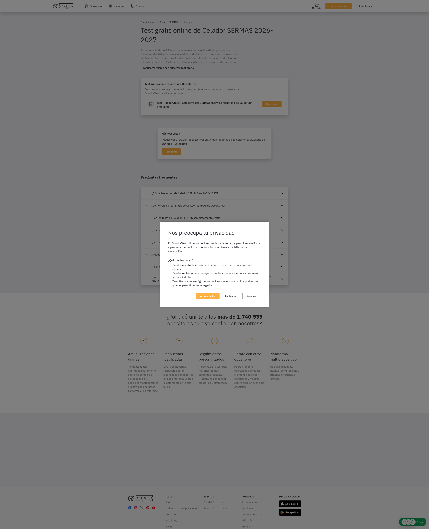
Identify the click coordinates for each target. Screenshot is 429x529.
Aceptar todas (207, 295)
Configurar (231, 295)
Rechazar (252, 295)
